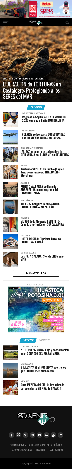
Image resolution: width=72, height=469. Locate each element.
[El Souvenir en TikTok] (53, 435)
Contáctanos (56, 449)
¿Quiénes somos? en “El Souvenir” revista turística (36, 445)
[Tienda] (60, 435)
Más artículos (36, 273)
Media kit (40, 449)
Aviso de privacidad (22, 449)
